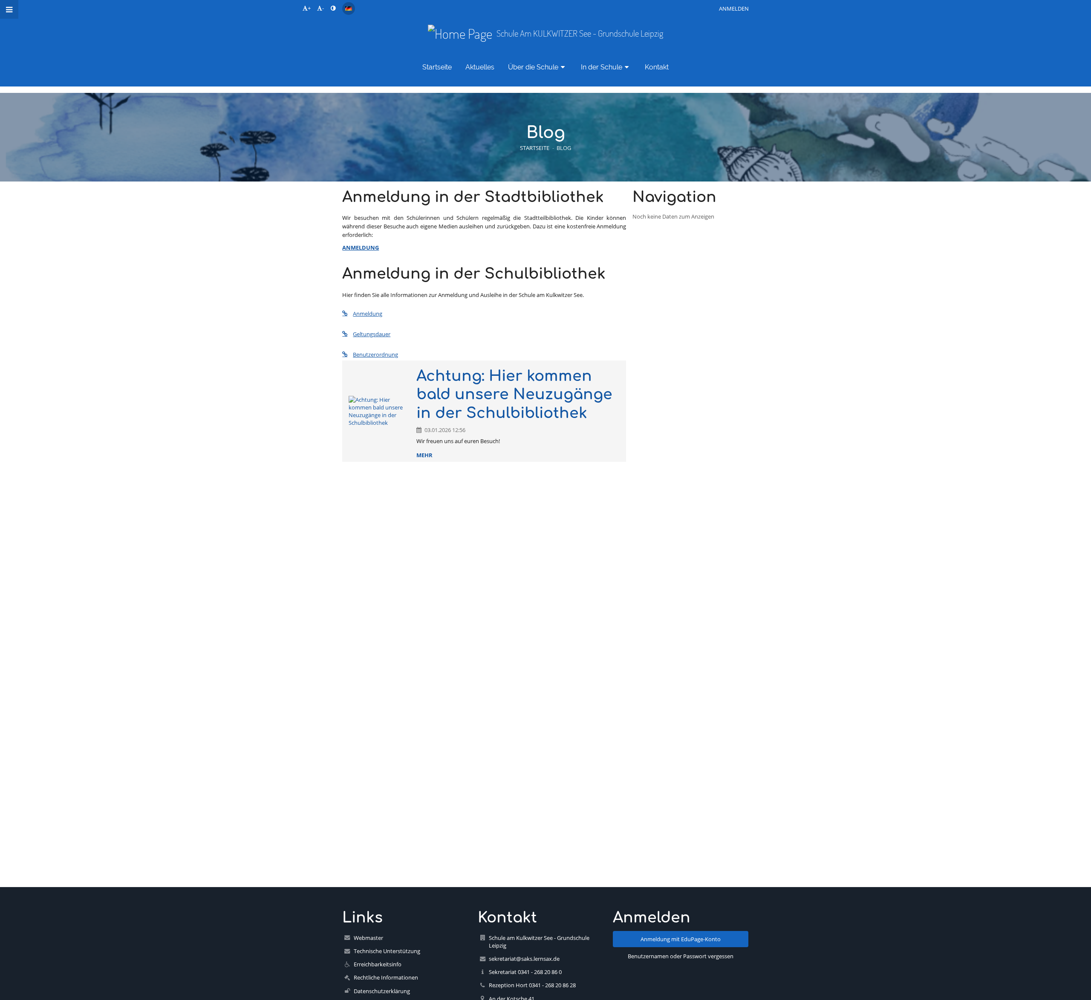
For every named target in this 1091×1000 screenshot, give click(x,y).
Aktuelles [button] (479, 67)
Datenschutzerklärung (382, 991)
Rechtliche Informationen (386, 977)
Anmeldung (367, 313)
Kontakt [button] (657, 67)
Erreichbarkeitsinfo (377, 964)
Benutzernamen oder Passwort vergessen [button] (680, 956)
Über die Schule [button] (533, 67)
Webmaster (368, 938)
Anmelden (734, 8)
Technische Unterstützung (387, 951)
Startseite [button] (437, 67)
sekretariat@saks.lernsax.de (524, 959)
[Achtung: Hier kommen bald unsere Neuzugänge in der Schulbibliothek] (379, 411)
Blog (564, 148)
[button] (333, 8)
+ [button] (309, 8)
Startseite (534, 148)
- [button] (323, 8)
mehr (424, 455)
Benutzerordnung (375, 354)
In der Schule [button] (601, 67)
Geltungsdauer (371, 334)
